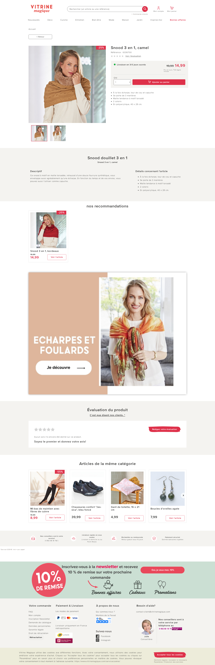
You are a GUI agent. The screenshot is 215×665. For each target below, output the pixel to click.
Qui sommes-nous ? (105, 612)
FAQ (31, 612)
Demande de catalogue (40, 622)
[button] (40, 605)
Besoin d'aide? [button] (146, 605)
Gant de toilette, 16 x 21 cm (125, 508)
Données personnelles (40, 626)
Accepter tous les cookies (170, 654)
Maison (125, 20)
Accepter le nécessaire (178, 660)
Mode (111, 20)
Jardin (140, 20)
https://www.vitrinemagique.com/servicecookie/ (97, 661)
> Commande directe (140, 14)
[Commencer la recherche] (145, 9)
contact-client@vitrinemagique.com (153, 612)
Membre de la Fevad (106, 615)
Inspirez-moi (156, 20)
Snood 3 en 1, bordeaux (44, 251)
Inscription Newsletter (39, 619)
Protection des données (173, 662)
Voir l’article (57, 257)
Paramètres (158, 662)
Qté (115, 78)
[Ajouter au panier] (158, 78)
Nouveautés (34, 20)
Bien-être (96, 20)
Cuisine (64, 20)
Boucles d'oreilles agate (164, 508)
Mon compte (35, 615)
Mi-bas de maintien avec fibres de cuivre (44, 510)
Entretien (79, 20)
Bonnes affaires (178, 20)
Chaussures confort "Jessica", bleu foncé (86, 508)
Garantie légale (36, 629)
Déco (50, 20)
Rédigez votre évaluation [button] (164, 429)
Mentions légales (160, 660)
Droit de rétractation (38, 633)
